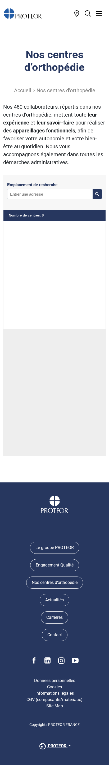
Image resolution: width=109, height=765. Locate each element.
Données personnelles (54, 680)
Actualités (54, 599)
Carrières (54, 617)
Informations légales (54, 693)
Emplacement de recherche (32, 185)
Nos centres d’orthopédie (55, 582)
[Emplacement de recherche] (97, 194)
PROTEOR (57, 745)
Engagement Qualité (55, 565)
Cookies (54, 686)
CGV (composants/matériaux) (54, 699)
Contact (54, 634)
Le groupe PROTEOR (54, 547)
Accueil (22, 90)
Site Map (54, 705)
